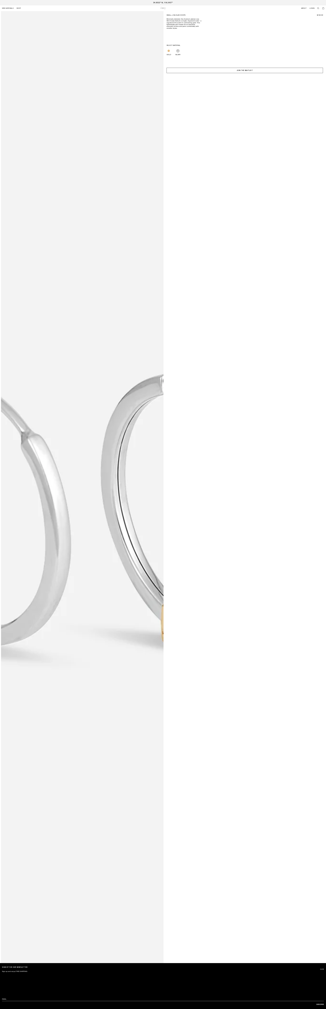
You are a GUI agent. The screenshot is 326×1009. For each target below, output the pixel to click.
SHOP (19, 8)
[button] (318, 8)
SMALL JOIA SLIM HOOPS (176, 15)
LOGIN (312, 8)
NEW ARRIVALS (7, 8)
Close (322, 969)
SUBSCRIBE (320, 1004)
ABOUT (304, 8)
